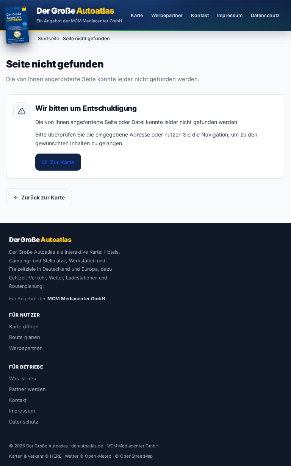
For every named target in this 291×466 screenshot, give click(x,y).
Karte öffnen (24, 326)
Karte (137, 15)
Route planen (24, 337)
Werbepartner (167, 15)
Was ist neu (22, 378)
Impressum (229, 15)
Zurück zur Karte (43, 197)
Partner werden (27, 389)
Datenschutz (265, 15)
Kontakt (200, 15)
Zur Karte (62, 162)
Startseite (48, 38)
